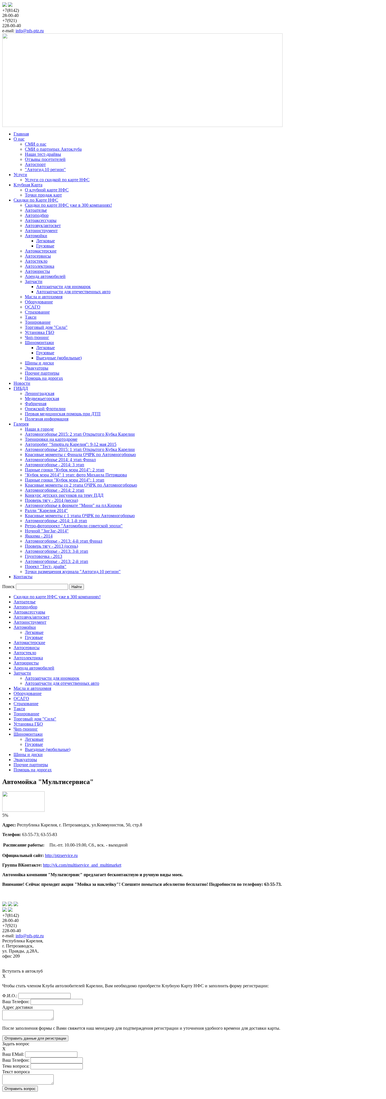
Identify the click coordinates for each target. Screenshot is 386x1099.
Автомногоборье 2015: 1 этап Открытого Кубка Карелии (80, 449)
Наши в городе (39, 429)
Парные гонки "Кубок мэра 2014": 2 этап (64, 469)
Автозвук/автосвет (43, 225)
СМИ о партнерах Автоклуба (53, 149)
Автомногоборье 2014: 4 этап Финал (60, 459)
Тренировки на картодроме (51, 439)
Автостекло (36, 261)
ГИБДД (21, 388)
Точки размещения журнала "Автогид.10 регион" (73, 571)
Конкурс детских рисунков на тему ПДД (64, 495)
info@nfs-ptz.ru (30, 30)
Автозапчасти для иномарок (63, 286)
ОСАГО (32, 307)
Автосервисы (38, 256)
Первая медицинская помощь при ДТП (63, 413)
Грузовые (45, 245)
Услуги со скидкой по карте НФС (57, 179)
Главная (21, 133)
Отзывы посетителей (45, 159)
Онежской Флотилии (45, 408)
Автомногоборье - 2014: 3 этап (54, 464)
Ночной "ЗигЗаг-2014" (47, 530)
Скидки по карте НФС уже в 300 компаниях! (68, 205)
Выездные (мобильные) (59, 357)
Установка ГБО (39, 332)
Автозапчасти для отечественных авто (73, 291)
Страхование (37, 312)
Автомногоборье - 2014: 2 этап (54, 490)
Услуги (20, 174)
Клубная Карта (28, 184)
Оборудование (39, 301)
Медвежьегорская (42, 398)
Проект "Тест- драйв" (45, 566)
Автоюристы (37, 271)
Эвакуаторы (36, 368)
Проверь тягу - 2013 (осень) (51, 546)
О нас (19, 139)
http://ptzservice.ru (61, 855)
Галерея (21, 424)
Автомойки (36, 235)
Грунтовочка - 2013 (43, 556)
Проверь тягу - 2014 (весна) (51, 500)
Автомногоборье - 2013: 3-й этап (56, 551)
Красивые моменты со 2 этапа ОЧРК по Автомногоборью (81, 485)
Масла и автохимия (43, 296)
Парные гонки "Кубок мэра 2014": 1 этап (64, 480)
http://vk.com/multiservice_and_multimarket (82, 865)
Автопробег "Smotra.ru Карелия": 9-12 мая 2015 (70, 444)
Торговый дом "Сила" (46, 327)
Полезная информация (46, 418)
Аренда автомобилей (45, 276)
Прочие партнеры (42, 373)
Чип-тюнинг (37, 337)
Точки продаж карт (43, 195)
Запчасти (33, 281)
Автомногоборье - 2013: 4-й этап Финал (63, 541)
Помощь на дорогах (44, 378)
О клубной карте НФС (47, 189)
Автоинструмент (41, 230)
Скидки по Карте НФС (36, 200)
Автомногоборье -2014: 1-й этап (56, 520)
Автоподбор (37, 215)
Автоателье (36, 210)
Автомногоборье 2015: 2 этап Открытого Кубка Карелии (80, 434)
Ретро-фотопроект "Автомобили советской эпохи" (74, 525)
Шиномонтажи (39, 342)
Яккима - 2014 (39, 536)
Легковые (45, 240)
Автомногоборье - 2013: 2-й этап (56, 561)
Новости (22, 383)
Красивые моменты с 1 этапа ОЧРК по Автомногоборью (80, 515)
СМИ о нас (35, 144)
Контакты (23, 576)
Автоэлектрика (39, 266)
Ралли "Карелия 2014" (46, 510)
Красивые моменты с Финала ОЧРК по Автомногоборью (80, 454)
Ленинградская (39, 393)
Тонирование (38, 322)
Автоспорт (35, 164)
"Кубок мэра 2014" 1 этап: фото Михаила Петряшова (76, 474)
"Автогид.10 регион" (45, 169)
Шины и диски (39, 362)
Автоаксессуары (41, 220)
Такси (30, 317)
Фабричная (35, 403)
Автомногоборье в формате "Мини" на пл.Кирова (73, 505)
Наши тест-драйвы (43, 154)
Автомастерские (41, 251)
